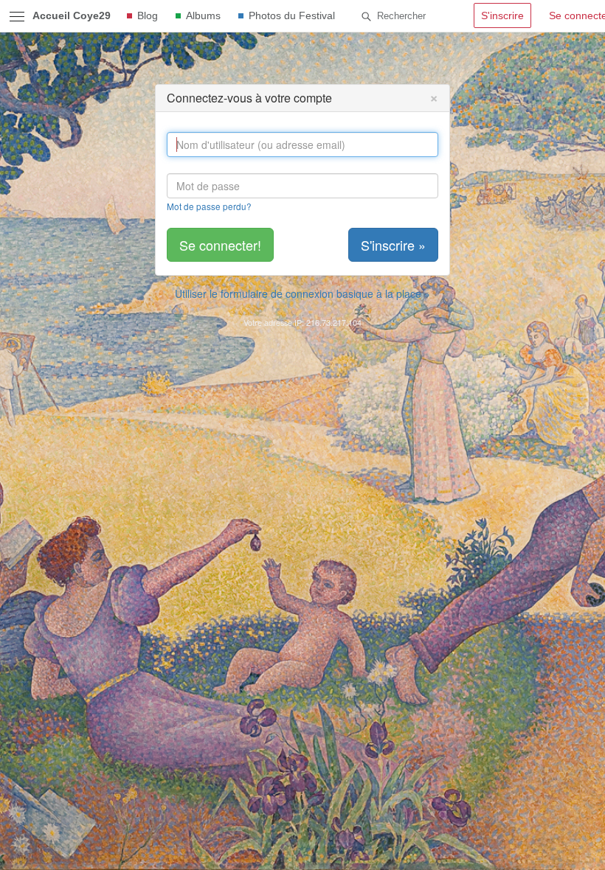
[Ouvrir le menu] (17, 16)
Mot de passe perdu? (209, 206)
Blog (147, 15)
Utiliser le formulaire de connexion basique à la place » (302, 293)
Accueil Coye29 (71, 15)
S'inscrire (502, 15)
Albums (203, 15)
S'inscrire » (393, 244)
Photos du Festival (292, 15)
